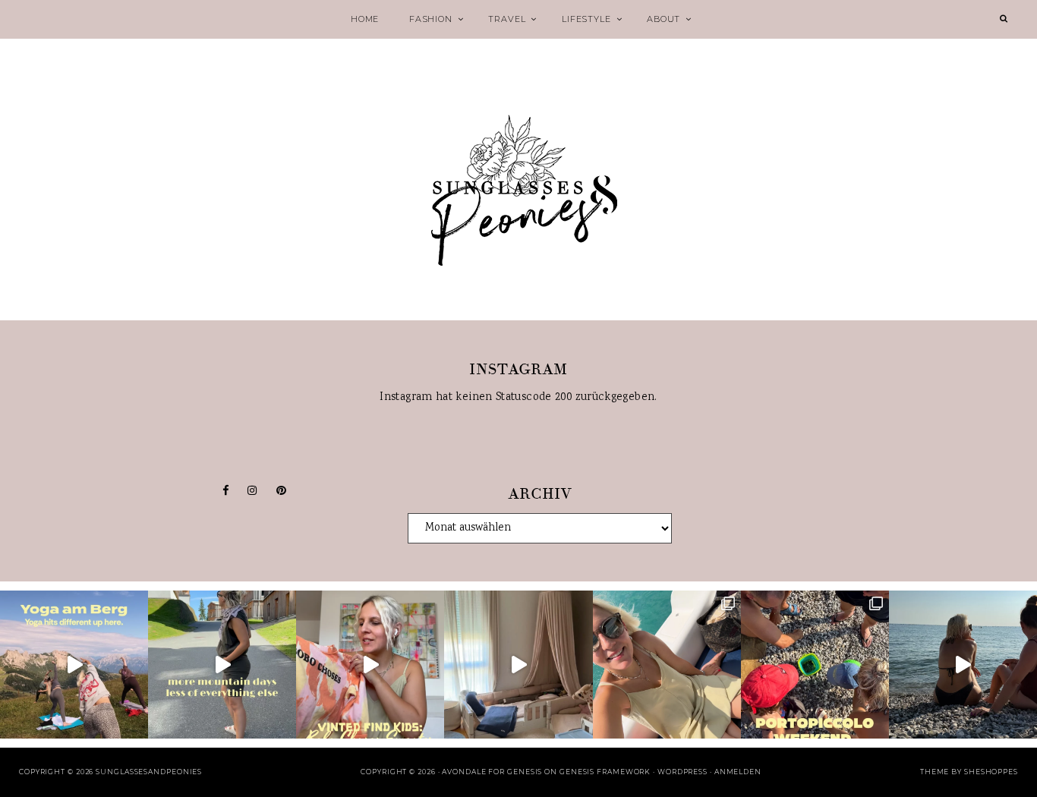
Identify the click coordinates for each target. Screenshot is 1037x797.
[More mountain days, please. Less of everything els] (222, 665)
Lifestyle (586, 19)
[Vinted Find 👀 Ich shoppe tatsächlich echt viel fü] (370, 665)
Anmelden (737, 771)
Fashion (430, 19)
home (365, 19)
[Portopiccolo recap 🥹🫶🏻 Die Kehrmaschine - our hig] (815, 665)
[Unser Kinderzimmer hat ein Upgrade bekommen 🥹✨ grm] (518, 665)
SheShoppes (991, 771)
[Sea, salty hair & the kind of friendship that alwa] (963, 665)
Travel (506, 19)
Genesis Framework (605, 771)
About (663, 19)
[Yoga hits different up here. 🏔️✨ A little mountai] (74, 665)
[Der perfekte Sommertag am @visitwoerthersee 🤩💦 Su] (667, 665)
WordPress (682, 771)
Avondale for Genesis (492, 771)
